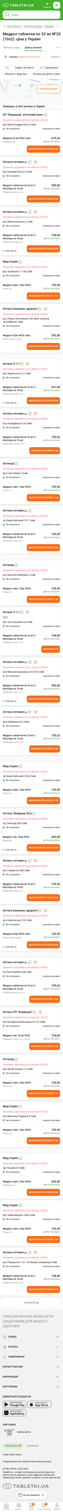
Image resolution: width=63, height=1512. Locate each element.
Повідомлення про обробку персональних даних (27, 1461)
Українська (11, 1445)
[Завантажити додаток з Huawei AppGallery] (14, 1412)
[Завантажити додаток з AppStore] (39, 1404)
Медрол (49, 26)
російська (32, 1445)
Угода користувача (12, 1454)
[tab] (33, 47)
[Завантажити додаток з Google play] (14, 1404)
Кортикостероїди (33, 26)
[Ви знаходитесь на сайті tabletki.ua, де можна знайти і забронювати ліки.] (18, 5)
